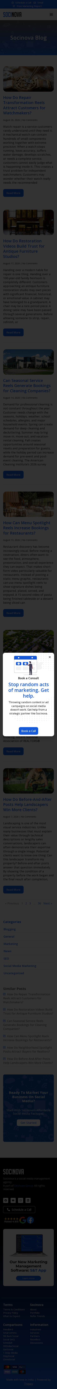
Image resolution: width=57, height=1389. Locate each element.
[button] (50, 657)
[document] (28, 694)
